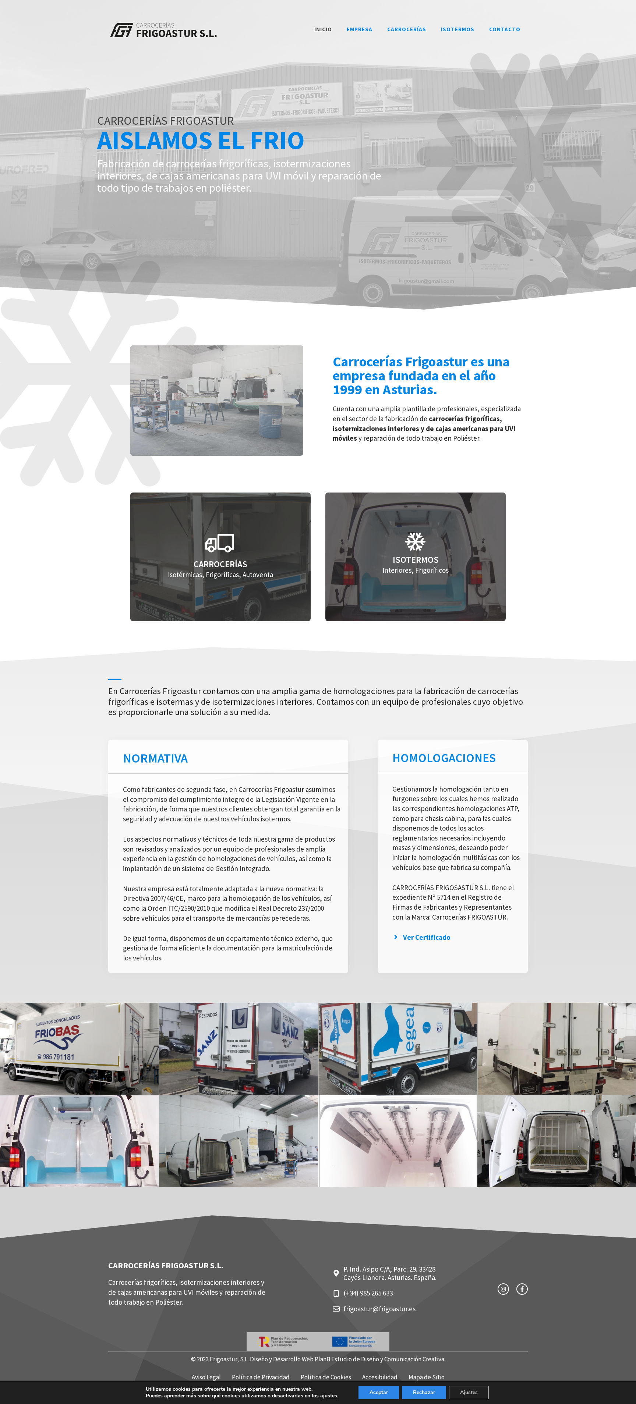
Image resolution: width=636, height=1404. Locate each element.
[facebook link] (522, 1289)
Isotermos (457, 29)
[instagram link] (503, 1289)
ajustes (328, 1396)
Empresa (359, 29)
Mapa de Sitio (427, 1377)
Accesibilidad (380, 1377)
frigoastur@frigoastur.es (379, 1308)
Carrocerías (406, 29)
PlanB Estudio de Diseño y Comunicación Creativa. (380, 1359)
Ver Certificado (427, 937)
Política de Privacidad (261, 1377)
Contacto (504, 29)
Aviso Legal (206, 1377)
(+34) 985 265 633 (368, 1293)
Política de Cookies (326, 1377)
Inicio (323, 29)
